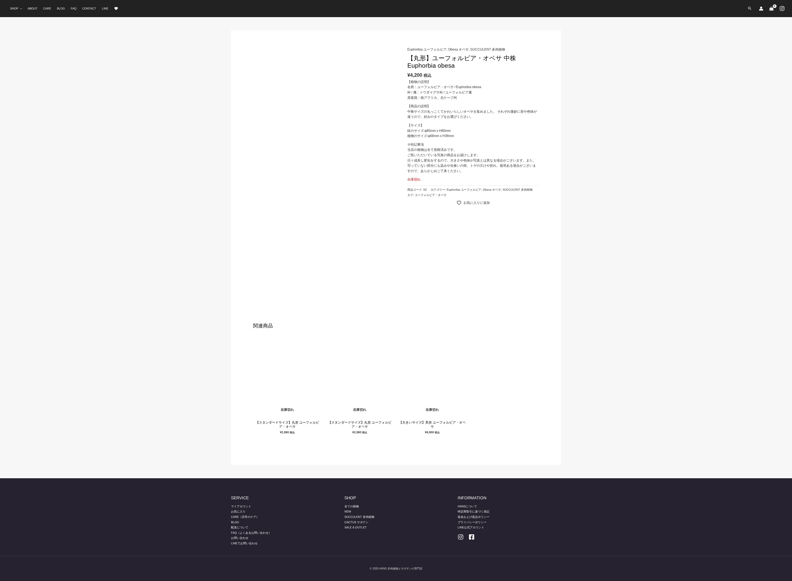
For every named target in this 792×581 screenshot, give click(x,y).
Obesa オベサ (458, 49)
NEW (347, 511)
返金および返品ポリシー (473, 516)
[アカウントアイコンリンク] (761, 8)
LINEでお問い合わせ (244, 543)
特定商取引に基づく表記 (473, 511)
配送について (239, 527)
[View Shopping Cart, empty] (771, 8)
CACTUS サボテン (356, 522)
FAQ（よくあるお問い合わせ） (251, 532)
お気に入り (238, 511)
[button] (20, 8)
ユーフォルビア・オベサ (431, 195)
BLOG (61, 8)
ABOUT (33, 8)
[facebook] (472, 537)
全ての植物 (351, 506)
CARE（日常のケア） (245, 516)
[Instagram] (782, 8)
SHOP (14, 8)
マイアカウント (241, 506)
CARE (47, 8)
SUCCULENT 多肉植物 (487, 49)
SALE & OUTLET (355, 527)
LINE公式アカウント (471, 527)
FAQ (74, 8)
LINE (105, 8)
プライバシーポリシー (472, 522)
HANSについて (467, 506)
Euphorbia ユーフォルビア (427, 49)
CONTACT (89, 8)
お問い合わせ (239, 538)
